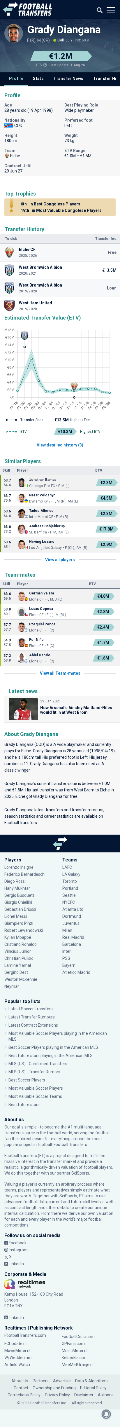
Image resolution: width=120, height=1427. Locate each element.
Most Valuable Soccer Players (35, 1088)
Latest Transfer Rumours (31, 1017)
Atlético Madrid (76, 972)
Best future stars (24, 1104)
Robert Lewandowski (23, 930)
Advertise (62, 1381)
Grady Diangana (64, 30)
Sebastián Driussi (20, 909)
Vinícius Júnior (17, 951)
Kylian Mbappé (18, 937)
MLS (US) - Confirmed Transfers (37, 1063)
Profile (16, 78)
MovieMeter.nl (17, 1350)
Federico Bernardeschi (24, 874)
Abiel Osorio (40, 655)
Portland (70, 888)
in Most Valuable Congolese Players (61, 210)
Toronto (69, 881)
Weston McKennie (20, 979)
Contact (21, 1388)
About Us (19, 1381)
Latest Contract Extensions (33, 1025)
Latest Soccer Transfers (30, 1008)
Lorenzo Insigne (18, 867)
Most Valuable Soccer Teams (35, 1096)
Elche (26, 751)
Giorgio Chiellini (18, 902)
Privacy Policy (57, 1395)
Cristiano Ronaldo (20, 944)
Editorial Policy (93, 1388)
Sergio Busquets (19, 895)
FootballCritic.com (78, 1336)
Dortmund (71, 916)
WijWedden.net (18, 1357)
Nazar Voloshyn (42, 495)
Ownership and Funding (54, 1388)
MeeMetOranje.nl (77, 1364)
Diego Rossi (15, 881)
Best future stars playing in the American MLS (50, 1055)
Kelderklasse (73, 1357)
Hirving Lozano (41, 542)
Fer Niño (36, 640)
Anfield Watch (17, 1364)
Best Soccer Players (26, 1080)
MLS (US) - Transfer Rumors (34, 1072)
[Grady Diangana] (13, 33)
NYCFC (68, 902)
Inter (66, 951)
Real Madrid (73, 937)
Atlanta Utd (72, 909)
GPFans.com (73, 1343)
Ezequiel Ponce (42, 624)
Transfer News (68, 78)
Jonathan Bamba (42, 480)
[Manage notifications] (106, 1414)
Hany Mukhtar (17, 888)
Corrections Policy (24, 1395)
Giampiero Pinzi (18, 923)
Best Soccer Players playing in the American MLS (53, 1047)
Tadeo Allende (41, 511)
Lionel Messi (16, 916)
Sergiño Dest (16, 972)
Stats (38, 78)
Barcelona (71, 944)
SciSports (80, 1173)
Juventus (71, 923)
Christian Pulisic (18, 958)
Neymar (11, 986)
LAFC (67, 867)
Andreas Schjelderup (47, 526)
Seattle (69, 895)
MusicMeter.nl (74, 1350)
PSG (66, 958)
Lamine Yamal (17, 965)
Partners (41, 1381)
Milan (67, 930)
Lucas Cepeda (41, 609)
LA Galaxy (71, 874)
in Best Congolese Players (50, 204)
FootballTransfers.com (25, 1335)
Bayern (68, 965)
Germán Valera (41, 593)
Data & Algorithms (92, 1381)
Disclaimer (83, 1395)
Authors (105, 1395)
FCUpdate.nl (15, 1343)
